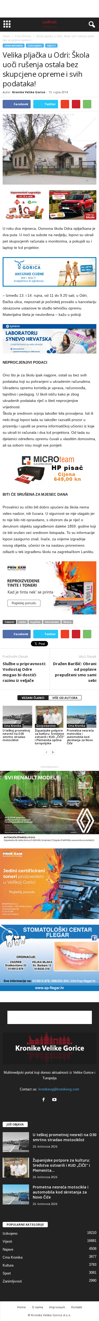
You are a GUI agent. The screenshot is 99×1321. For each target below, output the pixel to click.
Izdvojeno (35, 45)
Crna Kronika (13, 45)
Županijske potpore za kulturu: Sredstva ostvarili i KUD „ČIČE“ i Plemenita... (61, 1165)
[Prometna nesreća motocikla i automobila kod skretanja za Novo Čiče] (81, 717)
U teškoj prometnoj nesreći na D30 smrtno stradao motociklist (16, 735)
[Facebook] (44, 1100)
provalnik (52, 622)
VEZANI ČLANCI (33, 698)
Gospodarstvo (46, 726)
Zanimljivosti (12, 1281)
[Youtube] (55, 1100)
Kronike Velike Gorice (28, 92)
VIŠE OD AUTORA (65, 698)
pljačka (35, 622)
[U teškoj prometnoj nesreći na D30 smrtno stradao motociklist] (17, 717)
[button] (91, 25)
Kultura (8, 1265)
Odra (22, 622)
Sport (7, 1273)
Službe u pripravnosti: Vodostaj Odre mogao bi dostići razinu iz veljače (24, 672)
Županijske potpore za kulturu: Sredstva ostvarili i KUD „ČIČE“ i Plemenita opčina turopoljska (49, 736)
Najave (8, 1249)
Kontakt (76, 1307)
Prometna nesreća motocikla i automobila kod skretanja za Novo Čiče (80, 736)
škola (67, 622)
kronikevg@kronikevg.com (59, 1089)
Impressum (57, 1307)
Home (6, 36)
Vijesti (51, 45)
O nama (37, 1307)
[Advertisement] (49, 8)
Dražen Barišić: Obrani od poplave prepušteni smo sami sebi (74, 672)
